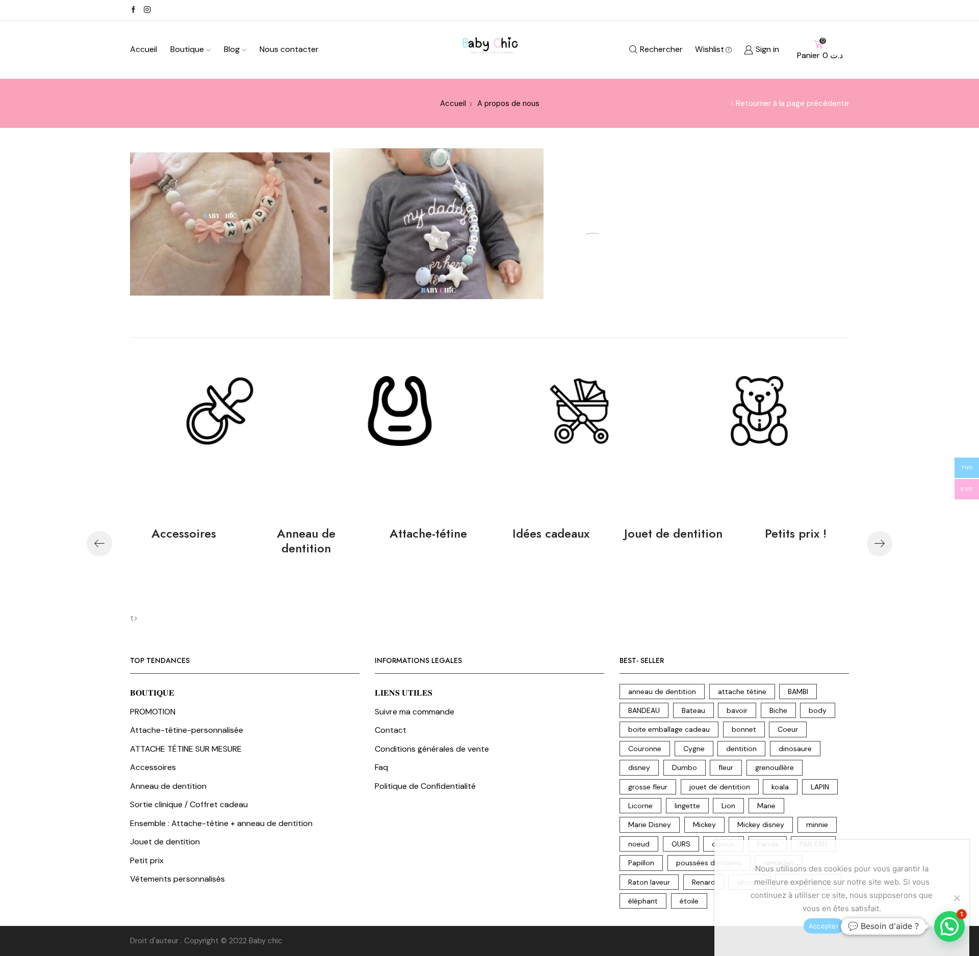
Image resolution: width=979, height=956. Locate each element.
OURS (681, 843)
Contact (390, 730)
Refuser (867, 926)
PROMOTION (152, 711)
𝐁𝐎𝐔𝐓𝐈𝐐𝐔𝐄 (152, 692)
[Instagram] (147, 10)
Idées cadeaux (550, 533)
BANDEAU (644, 710)
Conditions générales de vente (432, 748)
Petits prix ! (796, 533)
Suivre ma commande (414, 711)
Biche (778, 710)
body (818, 710)
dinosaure (795, 748)
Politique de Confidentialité (425, 786)
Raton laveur (649, 882)
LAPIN (820, 786)
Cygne (694, 748)
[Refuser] (956, 898)
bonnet (744, 729)
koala (780, 786)
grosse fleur (647, 786)
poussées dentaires (709, 862)
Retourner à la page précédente (792, 103)
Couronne (644, 748)
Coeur (788, 729)
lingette (687, 805)
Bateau (693, 710)
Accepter (824, 926)
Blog (232, 49)
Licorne (640, 805)
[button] (99, 543)
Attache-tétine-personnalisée (186, 730)
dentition (741, 748)
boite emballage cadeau (669, 729)
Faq (381, 767)
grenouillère (774, 767)
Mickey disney (760, 824)
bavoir (737, 710)
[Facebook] (133, 10)
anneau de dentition (662, 691)
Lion (728, 805)
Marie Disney (649, 824)
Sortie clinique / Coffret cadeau (189, 804)
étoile (689, 901)
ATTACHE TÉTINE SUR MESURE (186, 748)
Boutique (187, 49)
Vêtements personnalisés (177, 878)
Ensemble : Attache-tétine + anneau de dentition (221, 823)
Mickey (704, 824)
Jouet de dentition (673, 533)
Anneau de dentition (306, 540)
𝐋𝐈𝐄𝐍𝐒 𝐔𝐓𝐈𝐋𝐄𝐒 (403, 692)
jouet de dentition (719, 786)
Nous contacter (289, 49)
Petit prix (147, 860)
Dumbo (684, 767)
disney (639, 767)
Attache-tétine (428, 533)
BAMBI (798, 691)
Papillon (641, 862)
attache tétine (742, 691)
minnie (817, 824)
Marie (766, 805)
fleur (725, 767)
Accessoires (183, 533)
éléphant (643, 901)
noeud (639, 843)
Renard (703, 882)
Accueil (143, 49)
